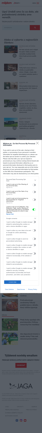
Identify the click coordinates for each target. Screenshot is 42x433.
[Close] (38, 144)
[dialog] (21, 216)
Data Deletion (9, 289)
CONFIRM (12, 282)
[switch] (34, 185)
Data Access (21, 289)
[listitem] (21, 180)
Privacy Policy (32, 289)
